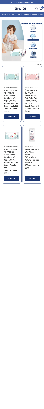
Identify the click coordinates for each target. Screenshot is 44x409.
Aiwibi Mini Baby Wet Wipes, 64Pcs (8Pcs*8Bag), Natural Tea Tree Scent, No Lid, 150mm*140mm (32, 157)
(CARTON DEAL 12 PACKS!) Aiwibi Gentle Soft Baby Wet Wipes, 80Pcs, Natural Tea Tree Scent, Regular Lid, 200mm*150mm (11, 159)
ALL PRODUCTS (14, 14)
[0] (40, 8)
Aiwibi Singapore (11, 87)
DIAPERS (26, 14)
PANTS (34, 14)
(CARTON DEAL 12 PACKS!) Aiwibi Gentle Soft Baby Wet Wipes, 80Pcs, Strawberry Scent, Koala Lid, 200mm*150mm (32, 99)
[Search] (37, 8)
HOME (4, 14)
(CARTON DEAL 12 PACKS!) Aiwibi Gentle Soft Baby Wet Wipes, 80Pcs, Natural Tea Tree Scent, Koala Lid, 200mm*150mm (11, 99)
